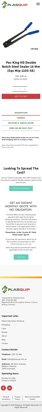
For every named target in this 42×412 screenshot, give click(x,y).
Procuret (21, 257)
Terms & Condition (6, 398)
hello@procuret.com (23, 244)
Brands (4, 332)
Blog (3, 339)
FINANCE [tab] (21, 118)
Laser (4, 328)
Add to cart (21, 96)
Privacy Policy (17, 398)
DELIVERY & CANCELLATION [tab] (21, 123)
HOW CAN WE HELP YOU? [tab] (21, 128)
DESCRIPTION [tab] (21, 112)
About (4, 336)
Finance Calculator (21, 188)
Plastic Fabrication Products (13, 321)
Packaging (6, 325)
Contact (5, 343)
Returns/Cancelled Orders (32, 398)
